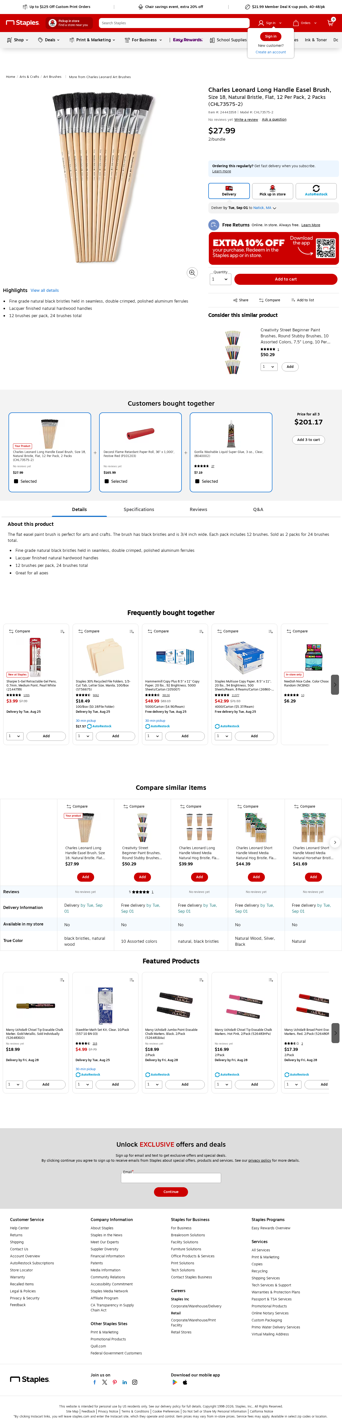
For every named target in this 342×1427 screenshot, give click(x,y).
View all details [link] (45, 290)
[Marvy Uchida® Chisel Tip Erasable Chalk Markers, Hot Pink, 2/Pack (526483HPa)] (245, 1006)
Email (128, 1172)
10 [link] (302, 695)
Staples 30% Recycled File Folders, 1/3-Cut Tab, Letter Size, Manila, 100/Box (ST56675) (103, 685)
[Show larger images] (192, 272)
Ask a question (274, 119)
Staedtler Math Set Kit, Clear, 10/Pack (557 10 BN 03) (102, 1032)
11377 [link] (235, 695)
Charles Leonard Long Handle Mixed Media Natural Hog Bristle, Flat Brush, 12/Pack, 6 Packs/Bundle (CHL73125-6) (198, 853)
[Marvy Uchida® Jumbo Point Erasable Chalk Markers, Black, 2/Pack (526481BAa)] (175, 1006)
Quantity (221, 272)
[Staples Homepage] (23, 23)
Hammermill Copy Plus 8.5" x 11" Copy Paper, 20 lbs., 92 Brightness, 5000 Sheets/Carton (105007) (172, 685)
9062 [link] (96, 695)
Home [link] (10, 76)
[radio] (229, 191)
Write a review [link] (246, 119)
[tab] (79, 509)
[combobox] (174, 23)
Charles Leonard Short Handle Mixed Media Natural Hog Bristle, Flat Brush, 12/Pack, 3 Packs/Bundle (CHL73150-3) (255, 853)
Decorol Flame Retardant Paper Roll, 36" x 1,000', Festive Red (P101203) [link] (139, 454)
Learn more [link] (221, 171)
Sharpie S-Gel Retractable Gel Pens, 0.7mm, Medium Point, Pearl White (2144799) (32, 685)
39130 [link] (166, 695)
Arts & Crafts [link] (29, 76)
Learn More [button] (310, 225)
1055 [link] (27, 695)
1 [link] (278, 349)
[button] (244, 23)
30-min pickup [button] (86, 721)
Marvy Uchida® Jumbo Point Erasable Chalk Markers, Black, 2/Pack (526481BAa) (171, 1034)
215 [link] (95, 1044)
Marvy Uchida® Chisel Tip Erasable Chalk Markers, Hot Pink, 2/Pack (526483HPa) (243, 1032)
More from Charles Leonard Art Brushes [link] (100, 77)
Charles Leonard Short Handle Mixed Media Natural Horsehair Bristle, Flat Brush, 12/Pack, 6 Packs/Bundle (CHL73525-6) (313, 853)
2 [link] (302, 1044)
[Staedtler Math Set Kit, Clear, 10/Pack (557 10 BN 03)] (105, 1006)
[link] (57, 7)
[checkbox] (50, 481)
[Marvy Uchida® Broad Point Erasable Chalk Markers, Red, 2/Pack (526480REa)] (314, 1006)
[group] (36, 684)
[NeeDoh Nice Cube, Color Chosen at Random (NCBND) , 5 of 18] (314, 657)
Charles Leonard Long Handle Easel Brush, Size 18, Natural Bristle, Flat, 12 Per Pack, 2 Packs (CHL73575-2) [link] (49, 456)
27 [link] (212, 466)
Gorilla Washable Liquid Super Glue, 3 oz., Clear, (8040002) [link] (228, 454)
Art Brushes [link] (52, 76)
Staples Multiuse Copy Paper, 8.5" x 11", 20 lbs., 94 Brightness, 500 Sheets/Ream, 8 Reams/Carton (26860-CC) (243, 685)
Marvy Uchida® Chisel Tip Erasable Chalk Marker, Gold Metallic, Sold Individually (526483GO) (34, 1034)
